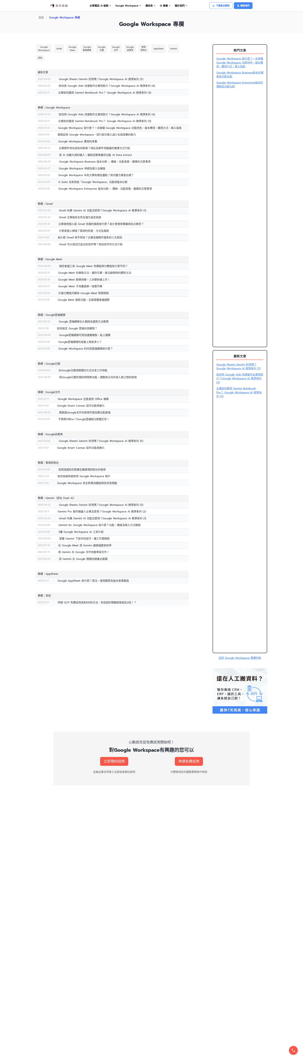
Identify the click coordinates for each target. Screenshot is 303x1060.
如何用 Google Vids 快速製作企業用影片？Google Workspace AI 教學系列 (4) (239, 378)
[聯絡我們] (293, 1050)
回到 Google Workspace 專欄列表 (240, 658)
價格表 (149, 6)
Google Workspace (126, 6)
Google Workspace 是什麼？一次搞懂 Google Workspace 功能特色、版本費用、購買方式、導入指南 (239, 62)
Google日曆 (101, 48)
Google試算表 (130, 48)
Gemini (173, 48)
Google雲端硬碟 (87, 48)
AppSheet (158, 48)
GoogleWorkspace (44, 48)
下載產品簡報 (223, 5)
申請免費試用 (188, 761)
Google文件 (116, 48)
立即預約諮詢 (114, 761)
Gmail (59, 48)
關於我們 (180, 6)
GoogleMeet (72, 48)
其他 (40, 58)
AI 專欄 (164, 6)
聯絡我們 (245, 5)
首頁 (41, 17)
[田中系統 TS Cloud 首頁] (59, 6)
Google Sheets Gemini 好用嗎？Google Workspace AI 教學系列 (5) (238, 367)
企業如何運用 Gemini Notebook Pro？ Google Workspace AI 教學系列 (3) (239, 392)
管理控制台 (143, 48)
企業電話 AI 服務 (99, 6)
